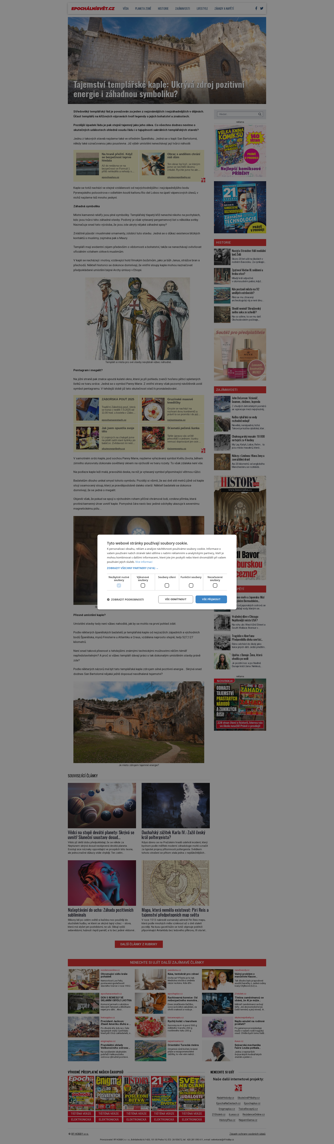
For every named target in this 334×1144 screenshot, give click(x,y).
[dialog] (167, 572)
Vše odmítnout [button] (175, 599)
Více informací (143, 561)
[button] (167, 568)
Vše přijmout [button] (211, 599)
